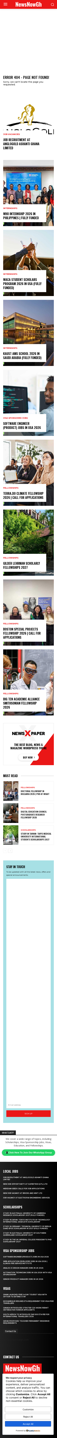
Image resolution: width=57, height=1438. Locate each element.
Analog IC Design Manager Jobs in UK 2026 (23, 1268)
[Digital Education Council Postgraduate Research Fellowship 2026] (10, 813)
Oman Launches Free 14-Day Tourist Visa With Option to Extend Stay (25, 1296)
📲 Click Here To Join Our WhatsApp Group (28, 1152)
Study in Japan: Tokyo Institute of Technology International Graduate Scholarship (26, 1221)
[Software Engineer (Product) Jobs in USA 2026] (28, 403)
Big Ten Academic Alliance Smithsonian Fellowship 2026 (21, 703)
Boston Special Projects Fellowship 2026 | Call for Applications (22, 633)
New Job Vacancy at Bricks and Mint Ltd (22, 1193)
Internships (10, 208)
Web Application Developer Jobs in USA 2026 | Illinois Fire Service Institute (25, 1262)
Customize (28, 1409)
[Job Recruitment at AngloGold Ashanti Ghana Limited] (28, 123)
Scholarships (28, 830)
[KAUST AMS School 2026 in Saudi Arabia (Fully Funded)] (28, 333)
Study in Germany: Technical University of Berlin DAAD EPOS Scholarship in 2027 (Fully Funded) (27, 1227)
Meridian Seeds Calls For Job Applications (24, 1189)
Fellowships (10, 488)
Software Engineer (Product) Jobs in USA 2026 (22, 425)
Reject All (28, 1416)
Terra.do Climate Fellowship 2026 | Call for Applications (23, 495)
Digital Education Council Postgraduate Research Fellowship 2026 (34, 814)
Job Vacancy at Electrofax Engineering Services (26, 1198)
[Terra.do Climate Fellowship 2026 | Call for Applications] (28, 473)
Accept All (28, 1424)
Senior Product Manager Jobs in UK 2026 (23, 1279)
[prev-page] (5, 851)
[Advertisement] (28, 38)
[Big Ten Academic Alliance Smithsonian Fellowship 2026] (28, 682)
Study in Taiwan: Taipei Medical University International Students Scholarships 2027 (36, 836)
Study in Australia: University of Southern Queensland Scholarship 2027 (24, 1234)
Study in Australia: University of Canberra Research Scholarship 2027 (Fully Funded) (24, 1214)
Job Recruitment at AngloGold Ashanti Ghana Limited (21, 143)
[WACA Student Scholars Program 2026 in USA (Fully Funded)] (28, 263)
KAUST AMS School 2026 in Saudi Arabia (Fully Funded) (22, 355)
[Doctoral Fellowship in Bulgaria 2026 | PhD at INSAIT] (10, 791)
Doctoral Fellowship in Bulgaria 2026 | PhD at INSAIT (35, 792)
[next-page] (10, 851)
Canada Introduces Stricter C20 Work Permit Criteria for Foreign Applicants (26, 1309)
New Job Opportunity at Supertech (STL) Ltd (25, 1184)
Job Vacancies (11, 134)
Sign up (28, 1113)
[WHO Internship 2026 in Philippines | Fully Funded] (28, 193)
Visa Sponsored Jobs (15, 418)
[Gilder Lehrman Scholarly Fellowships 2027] (28, 543)
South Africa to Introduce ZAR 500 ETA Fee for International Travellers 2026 (26, 1315)
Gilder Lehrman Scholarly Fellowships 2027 (21, 565)
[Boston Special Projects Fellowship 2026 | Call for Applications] (28, 612)
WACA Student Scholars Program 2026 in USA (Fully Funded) (22, 283)
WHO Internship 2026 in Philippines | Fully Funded (21, 215)
